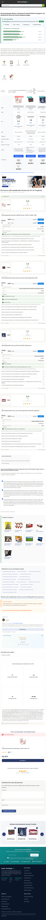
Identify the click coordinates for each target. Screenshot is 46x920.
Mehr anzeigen (23, 629)
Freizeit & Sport (27, 880)
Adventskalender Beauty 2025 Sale (9, 579)
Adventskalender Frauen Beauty (9, 581)
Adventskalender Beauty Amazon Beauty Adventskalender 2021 (31, 107)
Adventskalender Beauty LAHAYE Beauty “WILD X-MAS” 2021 (18, 107)
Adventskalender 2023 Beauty (26, 587)
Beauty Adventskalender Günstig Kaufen (10, 574)
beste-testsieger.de (8, 911)
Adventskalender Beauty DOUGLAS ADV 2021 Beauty (16, 345)
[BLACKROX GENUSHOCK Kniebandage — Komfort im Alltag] (23, 182)
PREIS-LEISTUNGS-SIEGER (19, 96)
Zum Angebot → (23, 760)
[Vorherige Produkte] (4, 834)
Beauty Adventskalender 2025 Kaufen (10, 589)
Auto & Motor (26, 870)
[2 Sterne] (21, 644)
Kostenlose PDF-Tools (5, 908)
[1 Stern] (18, 644)
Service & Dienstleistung (28, 887)
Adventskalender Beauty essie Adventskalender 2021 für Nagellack (20, 410)
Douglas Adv (43, 112)
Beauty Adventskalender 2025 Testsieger (10, 584)
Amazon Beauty (31, 112)
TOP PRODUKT (29, 97)
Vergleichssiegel (4, 906)
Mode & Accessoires (28, 882)
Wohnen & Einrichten (28, 885)
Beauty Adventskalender (21, 581)
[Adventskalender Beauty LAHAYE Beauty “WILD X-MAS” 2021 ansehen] (23, 741)
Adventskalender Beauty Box (24, 576)
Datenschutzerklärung (29, 858)
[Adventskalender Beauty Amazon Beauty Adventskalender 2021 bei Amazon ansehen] (4, 267)
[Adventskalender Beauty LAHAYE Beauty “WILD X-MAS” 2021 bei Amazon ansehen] (4, 205)
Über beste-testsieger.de (6, 896)
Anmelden (34, 855)
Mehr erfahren (3, 915)
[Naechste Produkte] (42, 834)
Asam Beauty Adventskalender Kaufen (26, 589)
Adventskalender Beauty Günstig (9, 571)
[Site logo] (23, 2)
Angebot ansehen (18, 156)
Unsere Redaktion (16, 861)
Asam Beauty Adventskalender (34, 581)
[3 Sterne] (23, 644)
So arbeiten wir (4, 901)
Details (18, 109)
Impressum (26, 899)
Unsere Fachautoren (5, 899)
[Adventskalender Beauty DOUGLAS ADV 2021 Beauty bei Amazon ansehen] (4, 335)
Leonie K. (7, 620)
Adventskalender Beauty (18, 623)
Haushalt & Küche (27, 878)
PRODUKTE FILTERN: (34, 90)
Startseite (2, 9)
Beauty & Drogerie (27, 890)
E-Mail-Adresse (5, 805)
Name (3, 800)
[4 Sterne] (25, 644)
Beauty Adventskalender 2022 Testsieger (10, 587)
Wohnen (7, 9)
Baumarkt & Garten (28, 873)
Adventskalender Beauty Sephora (24, 579)
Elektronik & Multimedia (28, 875)
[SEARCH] (43, 5)
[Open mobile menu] (3, 2)
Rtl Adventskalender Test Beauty (26, 584)
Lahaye (18, 112)
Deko (11, 9)
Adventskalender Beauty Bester (35, 571)
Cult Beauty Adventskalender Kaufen (10, 592)
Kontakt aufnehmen (5, 903)
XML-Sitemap (26, 901)
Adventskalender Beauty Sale (25, 574)
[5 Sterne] (28, 644)
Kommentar (4, 790)
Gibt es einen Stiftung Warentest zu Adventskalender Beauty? (17, 610)
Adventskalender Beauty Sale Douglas (10, 576)
